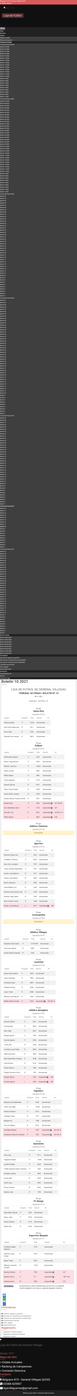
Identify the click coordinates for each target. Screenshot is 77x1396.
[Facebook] (38, 1295)
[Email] (38, 1301)
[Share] (38, 1304)
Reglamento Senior (9, 1336)
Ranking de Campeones (17, 1366)
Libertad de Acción (9, 1325)
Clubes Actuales (12, 1362)
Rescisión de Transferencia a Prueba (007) (17, 1316)
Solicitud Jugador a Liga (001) (13, 1314)
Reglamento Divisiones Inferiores (14, 1334)
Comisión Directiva (13, 1370)
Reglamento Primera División (12, 1332)
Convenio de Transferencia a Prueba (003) (17, 1318)
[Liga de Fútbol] (9, 8)
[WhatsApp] (38, 1298)
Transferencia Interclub (11, 1320)
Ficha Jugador (8, 1323)
